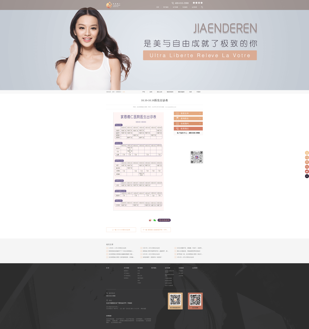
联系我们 (185, 129)
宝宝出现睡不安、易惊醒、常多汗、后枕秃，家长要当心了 (190, 248)
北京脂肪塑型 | (140, 320)
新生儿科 (159, 92)
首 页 (107, 268)
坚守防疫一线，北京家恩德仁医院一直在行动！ (190, 254)
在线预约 (185, 123)
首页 (157, 7)
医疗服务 (166, 7)
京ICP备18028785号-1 (112, 307)
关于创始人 (127, 273)
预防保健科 (181, 92)
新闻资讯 (118, 91)
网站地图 (143, 308)
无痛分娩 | (115, 320)
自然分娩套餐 (168, 283)
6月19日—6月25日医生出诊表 (151, 254)
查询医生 (185, 118)
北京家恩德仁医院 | (116, 322)
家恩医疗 (126, 270)
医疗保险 (181, 273)
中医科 (198, 92)
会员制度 (194, 7)
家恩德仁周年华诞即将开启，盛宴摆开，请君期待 (156, 251)
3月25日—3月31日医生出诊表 (185, 257)
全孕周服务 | (139, 319)
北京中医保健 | (110, 319)
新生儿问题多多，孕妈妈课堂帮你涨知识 (188, 251)
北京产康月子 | (120, 319)
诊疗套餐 (175, 7)
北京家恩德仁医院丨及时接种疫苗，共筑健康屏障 (122, 257)
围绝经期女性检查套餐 (169, 275)
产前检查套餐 (168, 278)
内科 (190, 92)
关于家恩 (126, 268)
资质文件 (185, 113)
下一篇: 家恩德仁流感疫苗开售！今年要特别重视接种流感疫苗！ (157, 230)
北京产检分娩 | (130, 319)
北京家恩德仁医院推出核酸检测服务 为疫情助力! (122, 254)
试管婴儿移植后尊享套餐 (169, 271)
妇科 (151, 92)
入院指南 (181, 275)
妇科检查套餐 (168, 280)
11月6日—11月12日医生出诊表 (117, 248)
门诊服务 (181, 270)
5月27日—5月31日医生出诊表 (151, 248)
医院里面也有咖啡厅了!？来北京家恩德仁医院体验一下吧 (122, 251)
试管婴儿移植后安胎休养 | (127, 320)
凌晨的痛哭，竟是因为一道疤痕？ (152, 257)
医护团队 (153, 268)
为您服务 (184, 7)
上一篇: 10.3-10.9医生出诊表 (121, 230)
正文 (124, 91)
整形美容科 (170, 92)
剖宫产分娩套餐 (169, 285)
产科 (143, 92)
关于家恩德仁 (127, 275)
